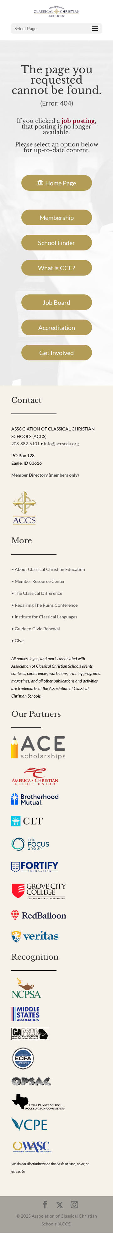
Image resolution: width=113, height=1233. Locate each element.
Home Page (60, 183)
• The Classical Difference (36, 593)
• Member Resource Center (38, 581)
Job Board (56, 302)
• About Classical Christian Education (48, 569)
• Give (17, 640)
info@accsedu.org (61, 443)
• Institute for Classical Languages (44, 616)
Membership (57, 217)
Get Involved (56, 352)
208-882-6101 (25, 443)
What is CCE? (56, 267)
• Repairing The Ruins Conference (44, 605)
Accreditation (56, 327)
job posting (78, 121)
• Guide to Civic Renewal (35, 628)
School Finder (56, 242)
